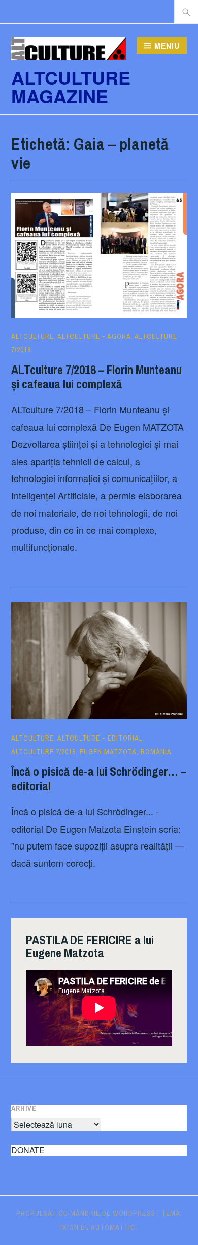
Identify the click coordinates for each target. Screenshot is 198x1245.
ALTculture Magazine (70, 86)
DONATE (28, 1150)
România (156, 751)
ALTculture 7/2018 (43, 751)
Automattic (113, 1227)
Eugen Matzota (108, 751)
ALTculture (32, 336)
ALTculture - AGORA (94, 336)
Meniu (167, 46)
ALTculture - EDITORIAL (100, 738)
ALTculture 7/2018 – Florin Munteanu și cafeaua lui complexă (96, 376)
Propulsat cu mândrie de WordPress (85, 1213)
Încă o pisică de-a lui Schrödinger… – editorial (98, 778)
